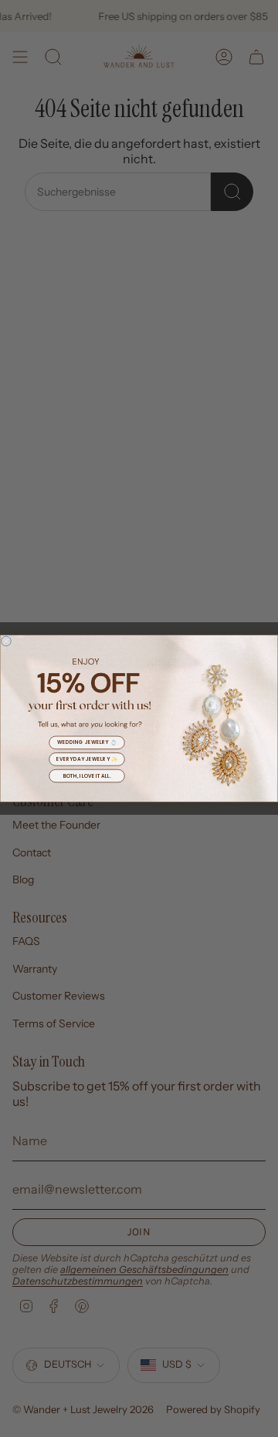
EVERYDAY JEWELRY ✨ (86, 758)
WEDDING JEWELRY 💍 (87, 742)
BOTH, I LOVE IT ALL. (87, 775)
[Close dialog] (6, 641)
